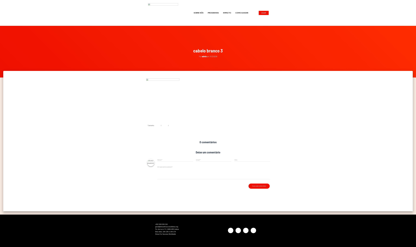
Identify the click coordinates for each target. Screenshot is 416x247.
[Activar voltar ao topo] (411, 242)
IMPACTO (227, 13)
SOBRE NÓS (198, 13)
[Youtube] (253, 230)
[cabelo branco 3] (162, 100)
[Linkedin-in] (246, 230)
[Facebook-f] (238, 230)
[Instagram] (230, 230)
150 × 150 (158, 125)
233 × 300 (165, 125)
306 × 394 (172, 125)
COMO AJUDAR (241, 13)
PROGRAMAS (213, 13)
